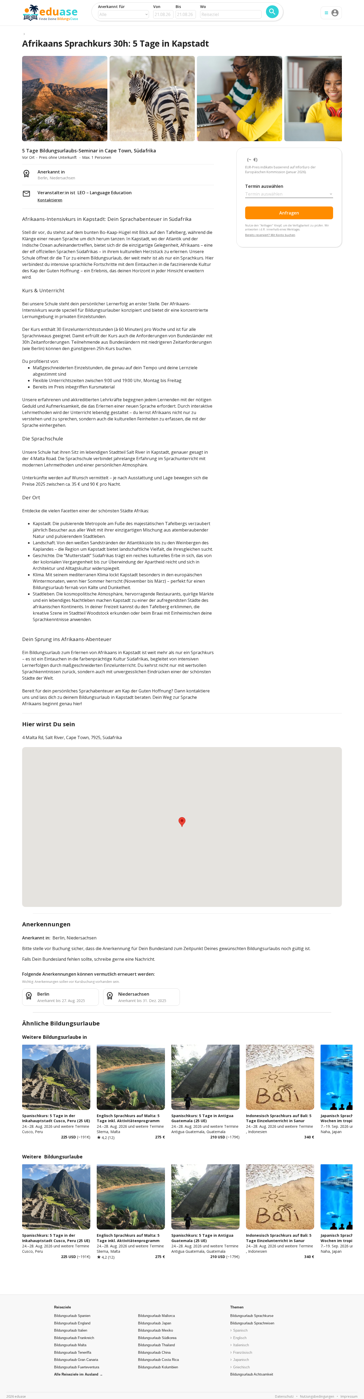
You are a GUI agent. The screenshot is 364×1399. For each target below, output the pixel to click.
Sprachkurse (251, 1316)
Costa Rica (158, 1360)
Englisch (239, 1338)
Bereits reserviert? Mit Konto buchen (270, 235)
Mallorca (156, 1316)
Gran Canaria (76, 1360)
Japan (154, 1323)
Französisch (242, 1353)
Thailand (156, 1345)
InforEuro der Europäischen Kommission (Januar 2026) (281, 169)
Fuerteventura (76, 1367)
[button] (182, 822)
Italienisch (241, 1345)
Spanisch (240, 1330)
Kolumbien (158, 1367)
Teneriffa (72, 1353)
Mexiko (155, 1330)
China (154, 1353)
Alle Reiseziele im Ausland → (78, 1374)
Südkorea (157, 1338)
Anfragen (289, 213)
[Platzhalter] (24, 33)
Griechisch (241, 1367)
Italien (70, 1330)
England (72, 1323)
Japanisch (241, 1360)
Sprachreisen (252, 1323)
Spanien (72, 1316)
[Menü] (326, 13)
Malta (70, 1345)
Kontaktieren (50, 199)
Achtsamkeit (251, 1374)
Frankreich (74, 1338)
